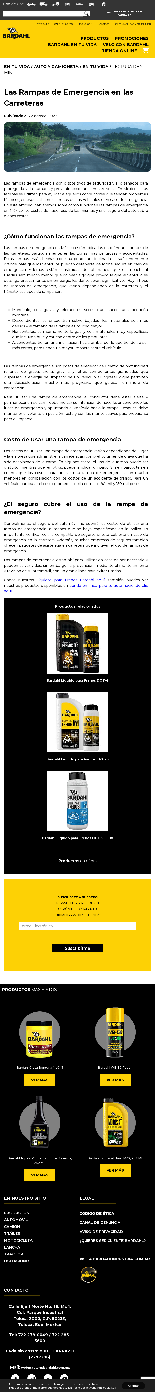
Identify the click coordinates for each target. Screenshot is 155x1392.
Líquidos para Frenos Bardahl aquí (70, 580)
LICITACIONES (42, 24)
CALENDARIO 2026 (63, 24)
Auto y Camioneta (56, 66)
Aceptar (133, 1386)
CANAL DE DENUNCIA (100, 1222)
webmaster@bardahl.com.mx (45, 1367)
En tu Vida (17, 66)
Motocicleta (18, 1240)
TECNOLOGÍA (85, 24)
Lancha (12, 1247)
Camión (12, 1226)
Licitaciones (17, 1261)
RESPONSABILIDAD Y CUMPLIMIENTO (133, 24)
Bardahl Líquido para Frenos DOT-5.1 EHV (77, 838)
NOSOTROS (103, 24)
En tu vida (95, 66)
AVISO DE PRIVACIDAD (101, 1232)
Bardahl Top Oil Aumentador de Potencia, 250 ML (40, 1160)
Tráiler (12, 1233)
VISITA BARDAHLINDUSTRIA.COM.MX (115, 1259)
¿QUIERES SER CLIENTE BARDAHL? (113, 1241)
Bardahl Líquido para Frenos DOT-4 (77, 680)
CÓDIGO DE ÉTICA (97, 1213)
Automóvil (16, 1220)
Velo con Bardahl (126, 44)
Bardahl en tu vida (72, 44)
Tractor (13, 1254)
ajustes (111, 1387)
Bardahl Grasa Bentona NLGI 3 (40, 1067)
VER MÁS (39, 1080)
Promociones (132, 38)
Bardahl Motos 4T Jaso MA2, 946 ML (115, 1158)
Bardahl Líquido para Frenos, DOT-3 (77, 759)
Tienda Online (119, 50)
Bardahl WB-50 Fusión (115, 1067)
